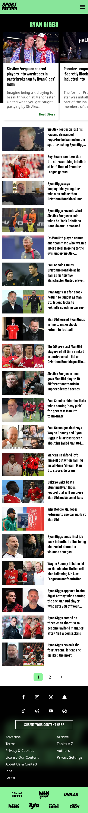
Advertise (13, 737)
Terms (11, 743)
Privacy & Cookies (20, 750)
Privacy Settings (69, 757)
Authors (63, 750)
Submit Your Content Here (44, 724)
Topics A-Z (65, 743)
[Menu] (82, 6)
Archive (63, 737)
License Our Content (22, 757)
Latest (10, 777)
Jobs (9, 771)
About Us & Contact (21, 764)
